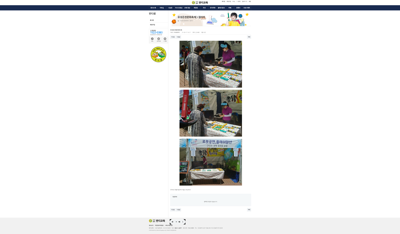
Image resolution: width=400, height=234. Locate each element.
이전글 (173, 37)
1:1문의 (238, 1)
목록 (249, 37)
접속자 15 (244, 1)
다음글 (178, 37)
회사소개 (151, 225)
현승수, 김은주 (178, 228)
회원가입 (229, 1)
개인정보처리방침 (159, 225)
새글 (250, 1)
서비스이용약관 (168, 225)
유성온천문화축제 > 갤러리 (186, 20)
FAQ (233, 1)
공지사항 (159, 41)
